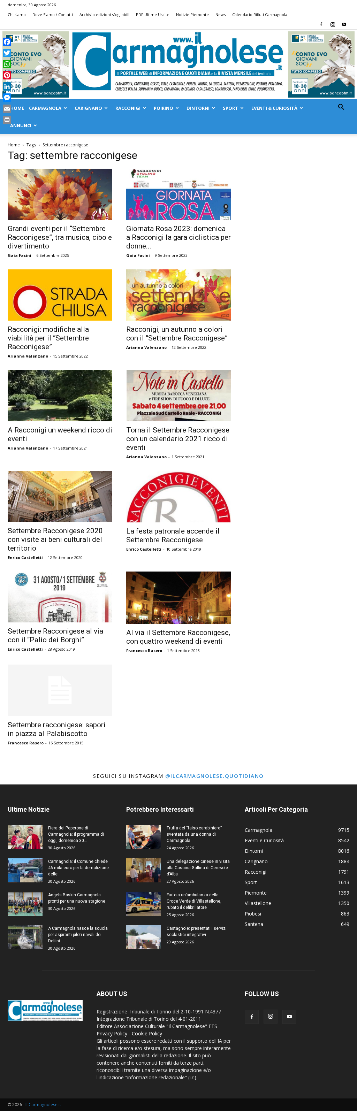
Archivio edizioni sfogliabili (104, 14)
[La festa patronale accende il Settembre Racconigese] (178, 496)
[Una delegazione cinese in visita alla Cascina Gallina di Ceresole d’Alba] (143, 870)
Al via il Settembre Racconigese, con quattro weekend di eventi (178, 636)
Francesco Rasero (144, 650)
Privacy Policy (112, 1033)
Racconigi (127, 108)
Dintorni (198, 108)
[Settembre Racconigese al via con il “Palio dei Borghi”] (60, 597)
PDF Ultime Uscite (152, 14)
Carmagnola (45, 108)
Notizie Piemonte (192, 14)
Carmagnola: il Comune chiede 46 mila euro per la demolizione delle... (78, 867)
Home (17, 108)
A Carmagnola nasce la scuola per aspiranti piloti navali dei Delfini (78, 934)
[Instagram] (332, 24)
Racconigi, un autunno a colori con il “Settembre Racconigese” (177, 333)
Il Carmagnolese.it (43, 1105)
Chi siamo (17, 14)
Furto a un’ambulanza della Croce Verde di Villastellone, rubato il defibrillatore (194, 901)
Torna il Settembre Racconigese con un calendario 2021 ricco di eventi (177, 439)
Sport (230, 108)
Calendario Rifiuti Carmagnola (259, 14)
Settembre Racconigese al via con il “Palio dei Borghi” (55, 635)
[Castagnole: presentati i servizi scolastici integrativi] (143, 937)
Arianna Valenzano (28, 356)
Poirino (163, 108)
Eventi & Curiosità (274, 108)
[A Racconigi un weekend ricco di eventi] (60, 395)
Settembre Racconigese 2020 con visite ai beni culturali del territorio (55, 539)
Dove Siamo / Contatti (52, 14)
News (220, 14)
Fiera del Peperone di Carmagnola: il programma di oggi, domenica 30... (76, 834)
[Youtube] (344, 24)
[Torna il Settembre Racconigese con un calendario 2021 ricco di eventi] (178, 395)
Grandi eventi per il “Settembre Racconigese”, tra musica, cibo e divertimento (60, 237)
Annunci (20, 125)
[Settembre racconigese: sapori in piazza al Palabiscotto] (60, 690)
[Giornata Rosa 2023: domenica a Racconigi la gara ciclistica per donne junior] (178, 194)
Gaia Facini (19, 255)
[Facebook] (321, 24)
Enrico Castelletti (25, 557)
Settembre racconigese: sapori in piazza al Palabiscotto (57, 729)
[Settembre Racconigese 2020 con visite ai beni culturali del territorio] (60, 496)
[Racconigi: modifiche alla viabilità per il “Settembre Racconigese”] (60, 295)
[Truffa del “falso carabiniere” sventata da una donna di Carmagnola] (143, 837)
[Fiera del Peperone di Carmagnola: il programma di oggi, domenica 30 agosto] (25, 837)
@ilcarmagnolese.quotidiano (214, 775)
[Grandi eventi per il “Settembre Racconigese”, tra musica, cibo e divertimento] (60, 194)
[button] (341, 108)
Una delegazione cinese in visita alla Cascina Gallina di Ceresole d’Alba (198, 867)
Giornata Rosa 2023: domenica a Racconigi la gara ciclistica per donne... (178, 237)
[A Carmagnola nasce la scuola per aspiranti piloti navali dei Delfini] (25, 937)
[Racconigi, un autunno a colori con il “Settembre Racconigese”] (178, 295)
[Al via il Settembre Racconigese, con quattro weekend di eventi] (178, 598)
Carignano (88, 108)
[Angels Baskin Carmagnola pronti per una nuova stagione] (25, 904)
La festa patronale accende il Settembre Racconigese (173, 535)
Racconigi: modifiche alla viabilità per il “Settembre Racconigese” (48, 338)
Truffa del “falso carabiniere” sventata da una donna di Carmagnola (194, 834)
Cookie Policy (147, 1033)
